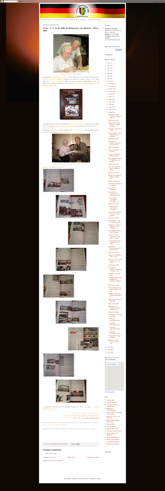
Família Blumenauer (60, 19)
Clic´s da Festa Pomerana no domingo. (115, 184)
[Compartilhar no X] (75, 444)
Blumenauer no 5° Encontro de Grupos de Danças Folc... (114, 307)
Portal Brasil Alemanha (113, 441)
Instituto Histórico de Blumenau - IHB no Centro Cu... (114, 124)
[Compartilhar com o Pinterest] (79, 444)
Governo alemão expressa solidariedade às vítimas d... (115, 134)
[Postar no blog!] (74, 444)
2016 (108, 73)
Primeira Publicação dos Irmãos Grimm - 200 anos (114, 289)
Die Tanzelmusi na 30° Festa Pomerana (114, 231)
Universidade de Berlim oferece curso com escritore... (114, 213)
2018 (108, 68)
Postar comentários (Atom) (55, 460)
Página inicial (71, 457)
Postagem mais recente (49, 457)
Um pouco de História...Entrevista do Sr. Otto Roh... (114, 143)
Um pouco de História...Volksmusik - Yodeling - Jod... (114, 269)
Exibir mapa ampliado (110, 392)
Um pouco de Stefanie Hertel (114, 274)
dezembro (111, 83)
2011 (108, 350)
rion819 (86, 478)
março (110, 107)
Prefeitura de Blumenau (113, 444)
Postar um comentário (51, 453)
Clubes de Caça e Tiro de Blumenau (113, 417)
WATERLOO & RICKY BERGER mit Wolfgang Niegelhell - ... (115, 280)
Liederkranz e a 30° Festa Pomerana (115, 315)
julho (110, 96)
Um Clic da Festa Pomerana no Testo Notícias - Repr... (114, 236)
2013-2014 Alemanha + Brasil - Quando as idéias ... (114, 168)
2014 (108, 79)
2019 (108, 65)
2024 (108, 63)
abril (110, 104)
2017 (108, 71)
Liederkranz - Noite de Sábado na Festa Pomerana (114, 226)
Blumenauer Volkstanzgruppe (111, 409)
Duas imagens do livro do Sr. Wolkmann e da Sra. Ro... (115, 159)
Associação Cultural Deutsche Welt (112, 405)
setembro (111, 91)
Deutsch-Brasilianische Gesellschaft (113, 421)
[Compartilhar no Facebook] (77, 444)
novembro (111, 86)
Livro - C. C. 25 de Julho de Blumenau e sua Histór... (115, 260)
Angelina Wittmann (112, 402)
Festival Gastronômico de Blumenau (115, 300)
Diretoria (82, 19)
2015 (108, 76)
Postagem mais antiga (93, 457)
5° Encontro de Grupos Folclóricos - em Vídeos (114, 242)
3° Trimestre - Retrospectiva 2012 (114, 328)
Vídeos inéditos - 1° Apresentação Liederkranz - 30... (114, 199)
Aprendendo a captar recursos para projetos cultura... (114, 116)
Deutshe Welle (110, 424)
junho (110, 99)
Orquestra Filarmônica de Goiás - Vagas (115, 256)
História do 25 (73, 19)
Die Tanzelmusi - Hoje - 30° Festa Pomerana (114, 221)
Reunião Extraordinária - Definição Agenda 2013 (115, 176)
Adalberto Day (111, 400)
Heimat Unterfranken (112, 428)
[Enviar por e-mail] (72, 444)
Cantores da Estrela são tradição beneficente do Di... (115, 295)
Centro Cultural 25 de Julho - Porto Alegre (114, 413)
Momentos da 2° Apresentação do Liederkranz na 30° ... (115, 193)
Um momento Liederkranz (112, 188)
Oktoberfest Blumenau (113, 437)
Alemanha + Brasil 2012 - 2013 (114, 129)
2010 (108, 352)
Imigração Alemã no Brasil (114, 431)
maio (110, 102)
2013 (108, 81)
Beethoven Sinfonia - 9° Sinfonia (114, 150)
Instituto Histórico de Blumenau (112, 434)
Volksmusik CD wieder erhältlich (114, 336)
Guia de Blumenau (112, 426)
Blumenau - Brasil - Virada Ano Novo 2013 (113, 341)
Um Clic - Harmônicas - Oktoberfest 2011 (114, 155)
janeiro (111, 112)
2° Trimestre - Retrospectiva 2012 (114, 324)
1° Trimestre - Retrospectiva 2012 (114, 319)
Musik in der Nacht (113, 120)
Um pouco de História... (95, 19)
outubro (111, 89)
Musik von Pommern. (114, 181)
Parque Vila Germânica (113, 439)
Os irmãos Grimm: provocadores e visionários (113, 208)
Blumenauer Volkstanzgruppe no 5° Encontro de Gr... (115, 248)
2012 (108, 347)
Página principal (46, 19)
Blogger (99, 478)
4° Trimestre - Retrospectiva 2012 (114, 332)
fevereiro (111, 110)
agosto (110, 94)
